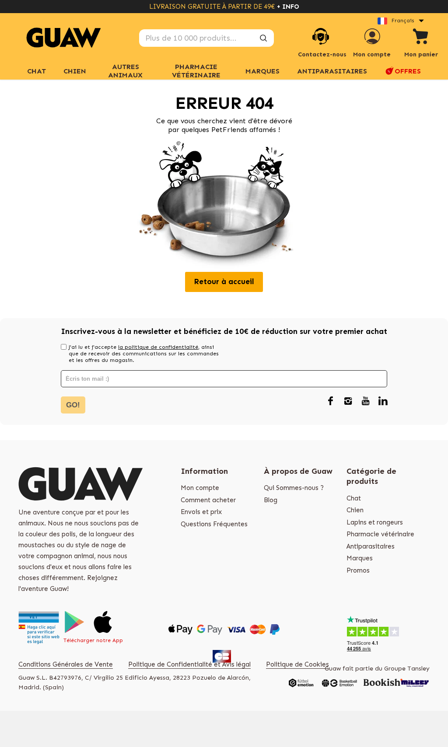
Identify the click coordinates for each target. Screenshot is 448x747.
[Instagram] (347, 402)
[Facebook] (330, 402)
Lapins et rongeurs (374, 522)
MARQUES (262, 71)
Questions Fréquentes (214, 524)
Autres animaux (125, 71)
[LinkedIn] (382, 402)
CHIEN (74, 71)
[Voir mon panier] (421, 37)
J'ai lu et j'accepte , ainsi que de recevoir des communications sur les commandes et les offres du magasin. (144, 353)
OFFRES (408, 71)
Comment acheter (208, 500)
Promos (358, 570)
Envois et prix (201, 512)
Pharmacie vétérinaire (380, 534)
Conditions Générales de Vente (65, 664)
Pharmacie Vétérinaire (196, 71)
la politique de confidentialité (158, 347)
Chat (36, 71)
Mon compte (200, 488)
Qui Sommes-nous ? (294, 488)
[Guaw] (63, 38)
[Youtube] (365, 402)
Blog (270, 500)
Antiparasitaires (332, 71)
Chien (355, 510)
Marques (359, 558)
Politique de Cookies (297, 664)
